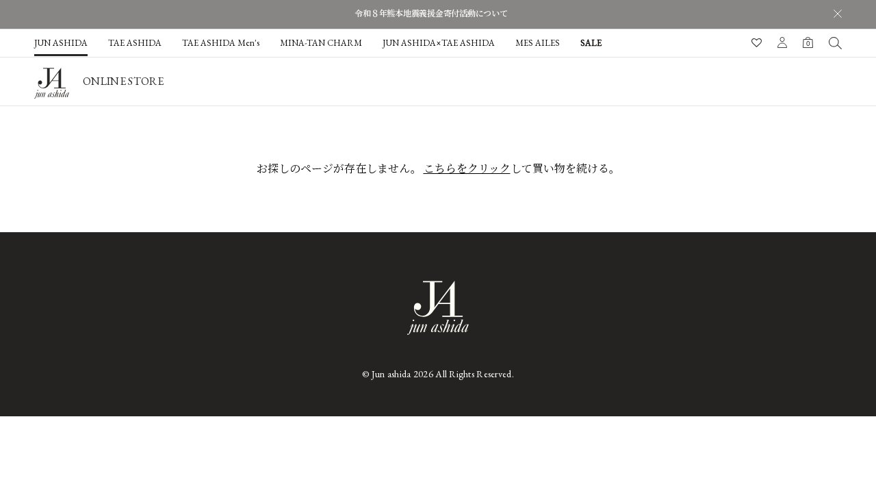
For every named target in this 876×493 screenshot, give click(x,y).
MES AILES (537, 43)
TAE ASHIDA (135, 43)
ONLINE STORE (123, 81)
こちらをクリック (467, 169)
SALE (591, 43)
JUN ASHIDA (61, 43)
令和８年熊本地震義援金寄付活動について (431, 13)
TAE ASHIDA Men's (220, 43)
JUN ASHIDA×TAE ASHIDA (439, 43)
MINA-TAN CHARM (321, 43)
